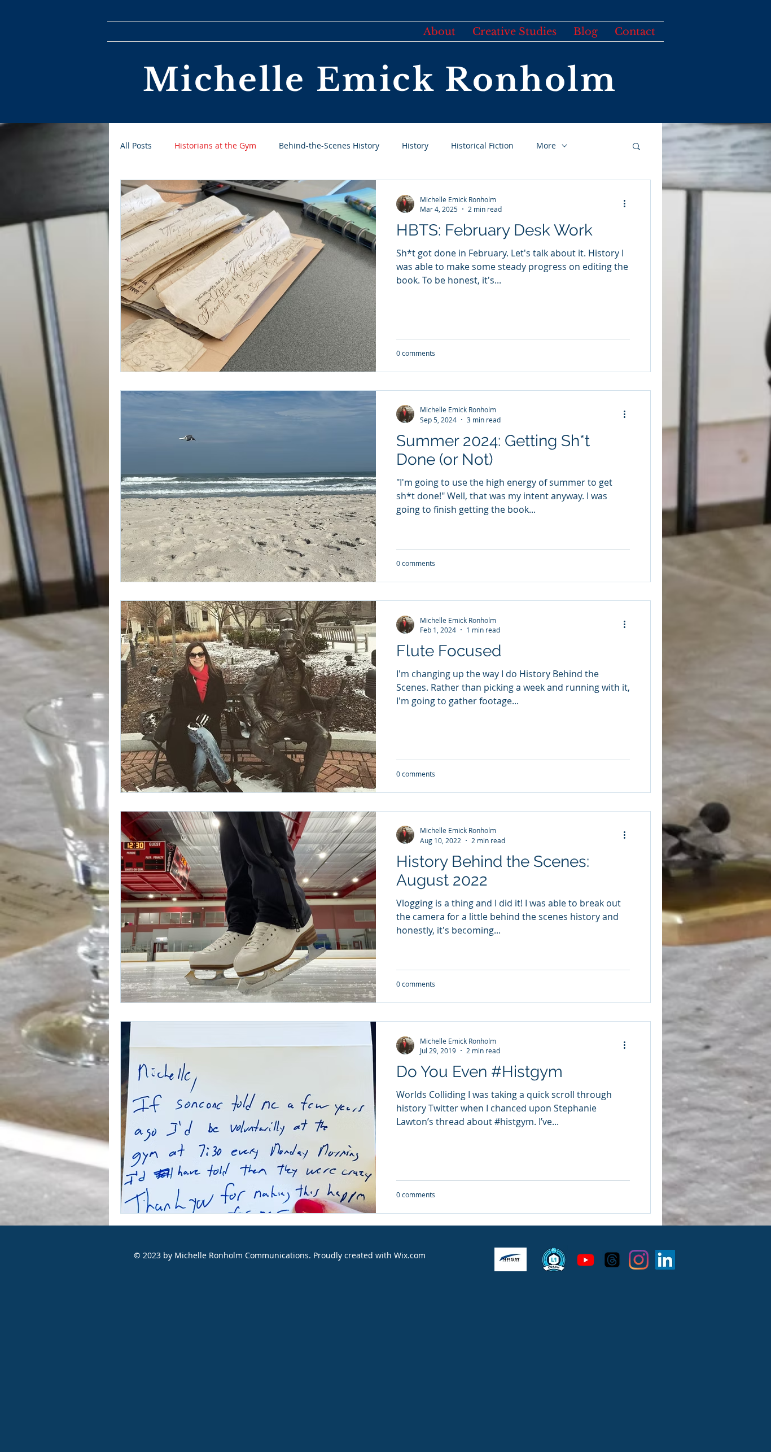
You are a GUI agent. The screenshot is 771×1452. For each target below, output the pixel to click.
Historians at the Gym (215, 145)
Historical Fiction (482, 145)
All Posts (136, 145)
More (546, 145)
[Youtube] (585, 1260)
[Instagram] (639, 1260)
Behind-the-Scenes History (329, 145)
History (415, 145)
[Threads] (612, 1260)
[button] (636, 147)
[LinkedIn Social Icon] (665, 1260)
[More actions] (628, 204)
